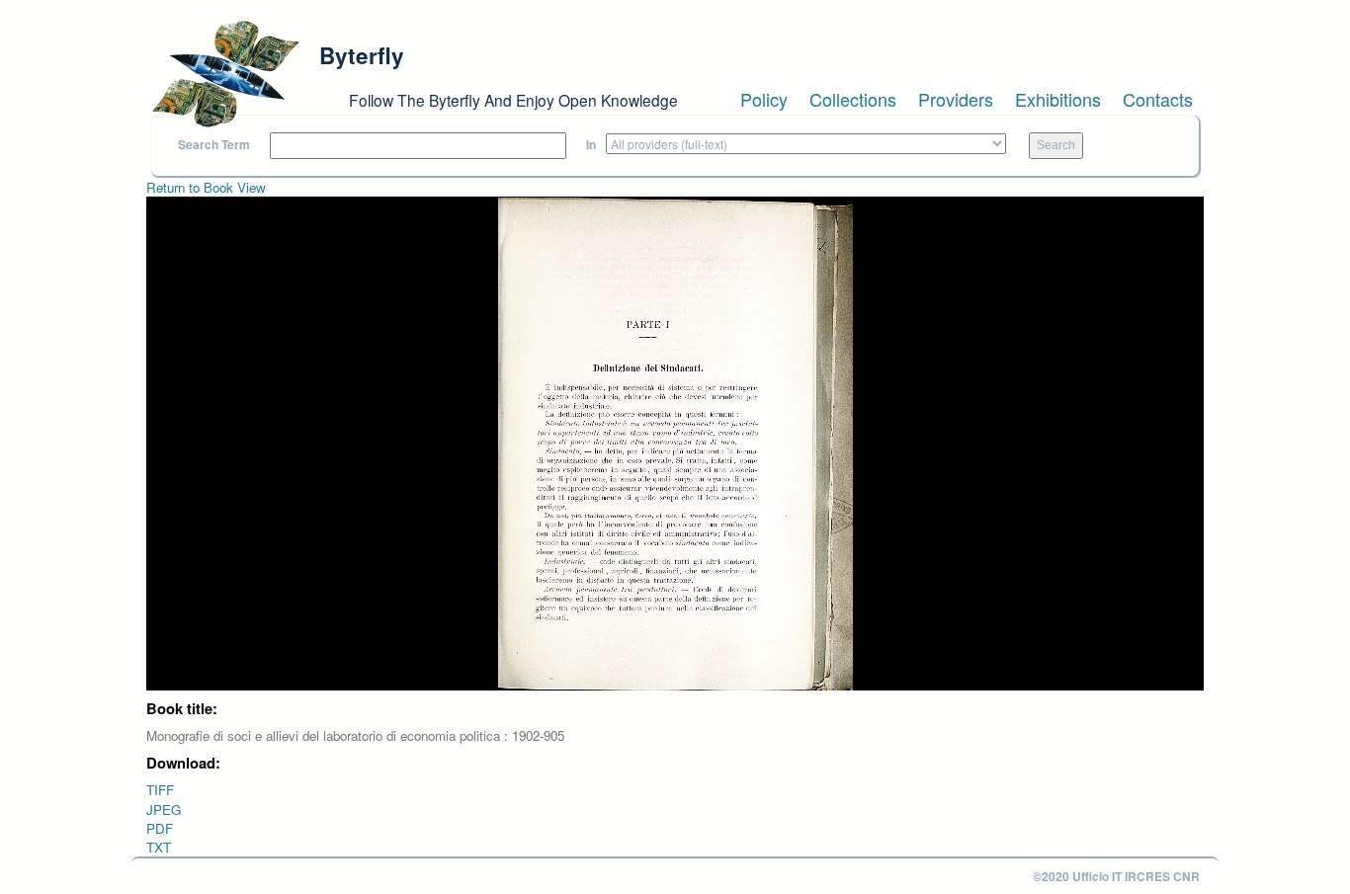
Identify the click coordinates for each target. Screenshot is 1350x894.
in (591, 144)
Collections (852, 99)
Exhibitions (1058, 99)
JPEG (163, 809)
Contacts (1158, 99)
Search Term (214, 144)
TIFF (160, 789)
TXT (158, 847)
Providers (955, 99)
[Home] (225, 74)
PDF (159, 828)
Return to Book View (206, 187)
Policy (764, 99)
